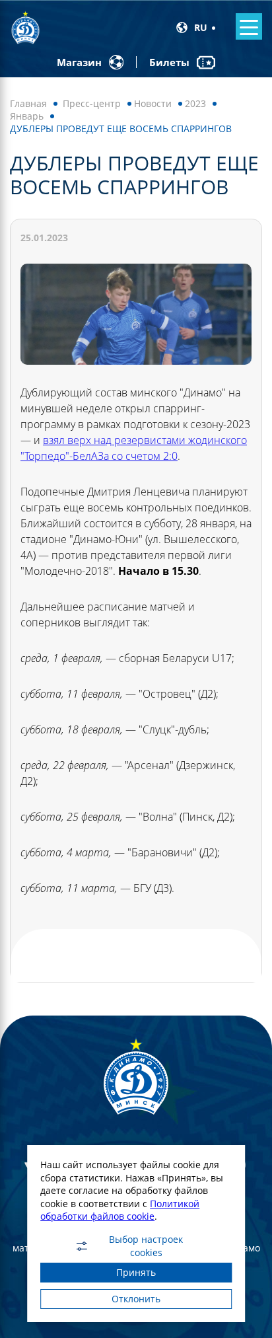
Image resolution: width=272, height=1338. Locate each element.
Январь (27, 116)
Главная (28, 103)
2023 (195, 103)
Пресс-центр (92, 103)
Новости (153, 103)
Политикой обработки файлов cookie (119, 1210)
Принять (136, 1272)
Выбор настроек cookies (146, 1246)
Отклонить (136, 1298)
